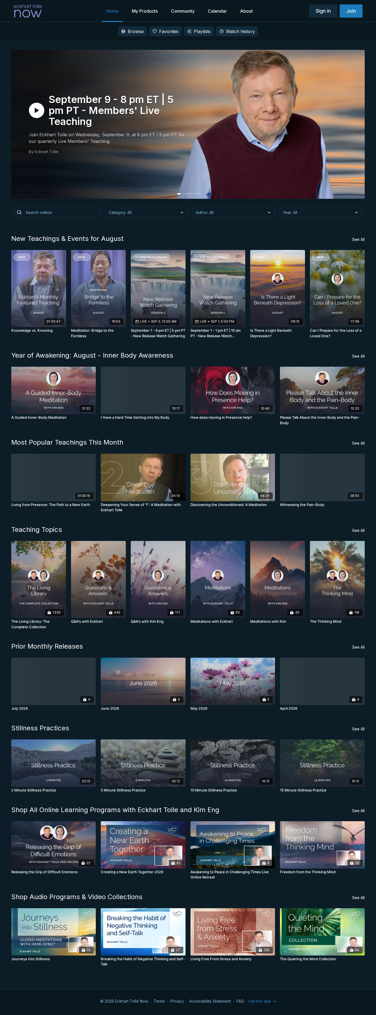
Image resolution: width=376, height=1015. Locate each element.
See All (358, 239)
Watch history (240, 31)
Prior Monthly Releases (47, 646)
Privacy (177, 1001)
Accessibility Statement (210, 1001)
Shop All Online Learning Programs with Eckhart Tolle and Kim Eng (115, 810)
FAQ (240, 1001)
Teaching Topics (36, 530)
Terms (159, 1001)
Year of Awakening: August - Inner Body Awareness (92, 355)
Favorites (168, 31)
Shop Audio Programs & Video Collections (76, 897)
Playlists (202, 31)
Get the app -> (262, 1001)
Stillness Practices (40, 728)
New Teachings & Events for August (67, 239)
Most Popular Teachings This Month (67, 442)
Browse (136, 31)
